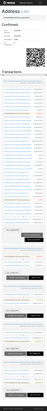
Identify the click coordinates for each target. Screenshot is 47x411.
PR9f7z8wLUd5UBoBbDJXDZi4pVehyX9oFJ (17, 138)
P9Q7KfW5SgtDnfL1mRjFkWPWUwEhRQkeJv (17, 294)
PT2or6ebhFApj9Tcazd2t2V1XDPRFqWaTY (16, 303)
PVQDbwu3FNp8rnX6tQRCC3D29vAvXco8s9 (17, 332)
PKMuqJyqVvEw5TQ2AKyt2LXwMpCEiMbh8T (18, 89)
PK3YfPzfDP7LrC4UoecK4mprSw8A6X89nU (17, 379)
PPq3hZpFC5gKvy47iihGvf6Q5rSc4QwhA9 (17, 103)
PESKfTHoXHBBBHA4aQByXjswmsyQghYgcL (17, 186)
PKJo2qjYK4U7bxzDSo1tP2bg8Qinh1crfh (16, 141)
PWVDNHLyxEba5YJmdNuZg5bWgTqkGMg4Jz (18, 99)
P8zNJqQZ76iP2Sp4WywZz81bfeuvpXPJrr (16, 110)
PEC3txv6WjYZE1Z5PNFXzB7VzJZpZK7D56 (17, 203)
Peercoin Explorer (26, 3)
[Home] (9, 2)
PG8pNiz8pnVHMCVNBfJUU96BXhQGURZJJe (17, 93)
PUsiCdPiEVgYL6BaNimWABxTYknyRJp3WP (17, 262)
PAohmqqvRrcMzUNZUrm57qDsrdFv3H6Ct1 (17, 96)
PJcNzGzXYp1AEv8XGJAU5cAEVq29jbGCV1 (17, 219)
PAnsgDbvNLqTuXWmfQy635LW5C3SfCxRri (17, 265)
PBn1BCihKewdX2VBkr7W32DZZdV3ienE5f (17, 370)
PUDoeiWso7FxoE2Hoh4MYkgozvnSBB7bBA (17, 210)
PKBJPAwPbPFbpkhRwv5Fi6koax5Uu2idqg (17, 117)
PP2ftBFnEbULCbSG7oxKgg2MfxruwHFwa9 (17, 179)
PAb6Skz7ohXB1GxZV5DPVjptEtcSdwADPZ (17, 338)
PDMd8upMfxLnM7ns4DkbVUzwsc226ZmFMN (18, 155)
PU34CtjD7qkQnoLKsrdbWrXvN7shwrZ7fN (16, 222)
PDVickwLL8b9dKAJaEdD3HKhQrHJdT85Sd (17, 134)
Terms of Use (38, 409)
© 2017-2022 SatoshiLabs (13, 409)
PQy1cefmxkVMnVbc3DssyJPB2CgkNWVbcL (17, 124)
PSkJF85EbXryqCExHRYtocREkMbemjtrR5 (17, 374)
